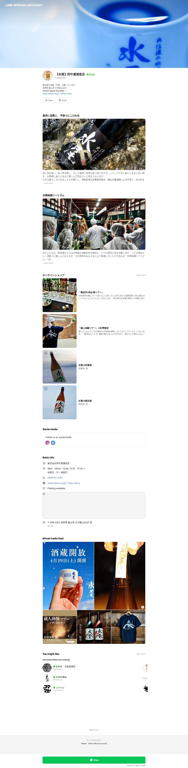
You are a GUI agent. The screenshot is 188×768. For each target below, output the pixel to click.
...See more (48, 183)
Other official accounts (97, 743)
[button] (62, 100)
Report (84, 743)
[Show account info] (90, 74)
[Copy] (91, 522)
